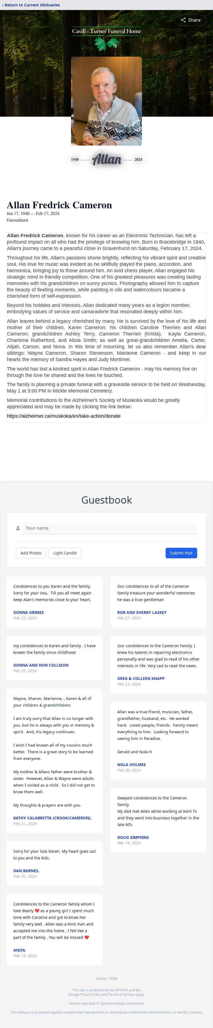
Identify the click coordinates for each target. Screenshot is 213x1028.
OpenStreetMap (112, 1003)
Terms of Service (122, 994)
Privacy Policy (90, 994)
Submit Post (181, 553)
